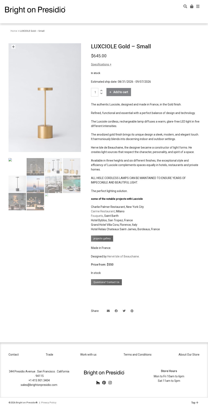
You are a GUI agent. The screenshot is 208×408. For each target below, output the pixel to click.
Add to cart (120, 92)
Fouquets (97, 215)
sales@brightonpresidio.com (39, 384)
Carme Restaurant (103, 211)
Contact (14, 354)
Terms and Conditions (138, 354)
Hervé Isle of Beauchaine (123, 256)
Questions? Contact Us (106, 282)
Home (14, 31)
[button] (13, 47)
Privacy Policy (48, 402)
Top (193, 402)
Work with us (88, 354)
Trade (49, 354)
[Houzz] (98, 382)
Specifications (100, 64)
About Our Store (189, 354)
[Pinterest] (104, 382)
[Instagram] (110, 382)
